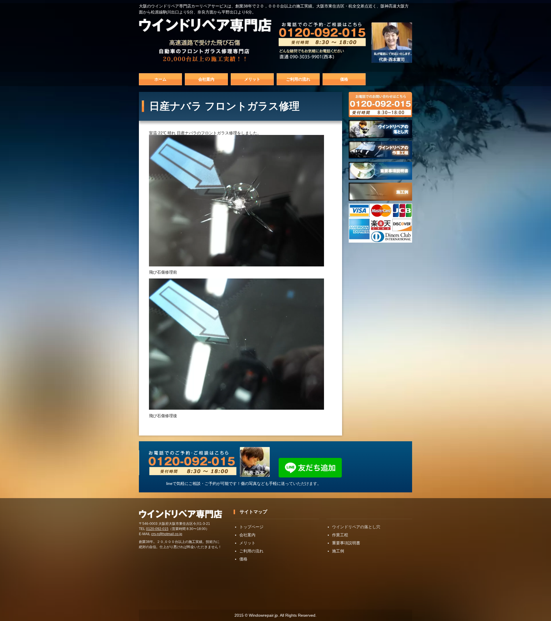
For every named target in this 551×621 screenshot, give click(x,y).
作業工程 (340, 535)
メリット (252, 79)
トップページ (251, 527)
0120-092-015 (157, 529)
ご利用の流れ (298, 79)
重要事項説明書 (346, 543)
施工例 (338, 551)
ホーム (160, 79)
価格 (344, 79)
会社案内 (206, 79)
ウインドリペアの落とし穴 (356, 527)
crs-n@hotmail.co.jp (166, 534)
